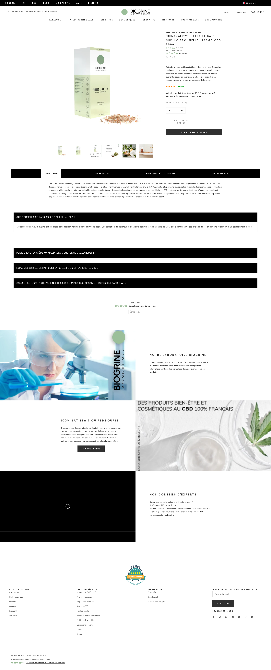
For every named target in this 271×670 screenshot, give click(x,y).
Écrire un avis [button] (135, 311)
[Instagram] (226, 617)
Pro (34, 3)
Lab (24, 3)
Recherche (241, 12)
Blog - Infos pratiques (85, 601)
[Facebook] (179, 103)
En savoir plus (91, 449)
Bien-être (107, 20)
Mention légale (83, 610)
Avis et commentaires (85, 596)
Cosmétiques (127, 20)
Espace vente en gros (156, 601)
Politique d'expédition (86, 620)
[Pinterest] (186, 103)
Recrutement (152, 596)
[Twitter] (182, 103)
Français (251, 3)
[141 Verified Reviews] (135, 586)
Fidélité (93, 3)
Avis (79, 3)
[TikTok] (246, 617)
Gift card (13, 615)
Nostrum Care (190, 20)
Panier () (257, 12)
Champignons (213, 20)
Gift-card (168, 20)
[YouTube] (239, 617)
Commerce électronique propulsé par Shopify (30, 659)
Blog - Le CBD (82, 606)
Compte (228, 12)
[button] (172, 53)
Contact (80, 629)
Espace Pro (152, 592)
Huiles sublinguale (16, 596)
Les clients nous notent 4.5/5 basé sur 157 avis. (45, 662)
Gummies (13, 606)
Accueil (10, 3)
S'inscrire (223, 603)
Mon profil (63, 3)
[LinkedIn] (252, 617)
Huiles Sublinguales (82, 20)
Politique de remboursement (88, 615)
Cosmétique (14, 592)
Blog (46, 3)
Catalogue (56, 20)
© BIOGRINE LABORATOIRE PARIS (28, 656)
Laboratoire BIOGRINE (86, 592)
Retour (79, 634)
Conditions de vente (85, 624)
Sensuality (148, 20)
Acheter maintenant (194, 132)
